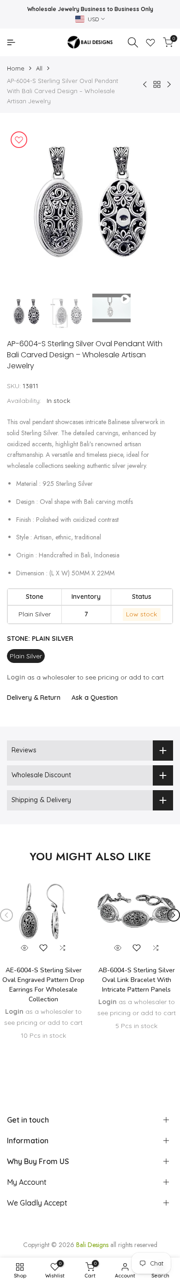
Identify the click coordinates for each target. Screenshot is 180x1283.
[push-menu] (11, 42)
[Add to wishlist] (19, 139)
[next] (173, 915)
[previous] (6, 915)
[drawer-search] (133, 42)
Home (15, 68)
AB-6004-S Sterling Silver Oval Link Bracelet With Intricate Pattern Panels (136, 980)
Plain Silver (26, 656)
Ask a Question (95, 697)
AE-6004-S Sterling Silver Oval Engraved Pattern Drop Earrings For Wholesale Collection (43, 985)
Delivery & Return (33, 697)
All (39, 68)
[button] (43, 948)
